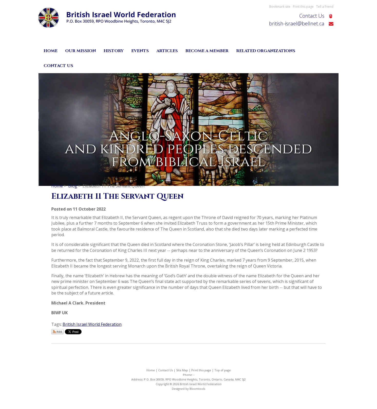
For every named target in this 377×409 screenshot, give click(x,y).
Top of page (222, 370)
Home (50, 51)
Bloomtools (197, 389)
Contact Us (311, 15)
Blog (72, 186)
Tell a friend (324, 6)
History (114, 51)
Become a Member (207, 51)
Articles (167, 51)
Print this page (303, 6)
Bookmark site (279, 6)
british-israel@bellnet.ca (296, 23)
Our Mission (80, 51)
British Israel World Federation (92, 324)
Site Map (182, 370)
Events (140, 51)
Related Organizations (265, 51)
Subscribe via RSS (57, 331)
